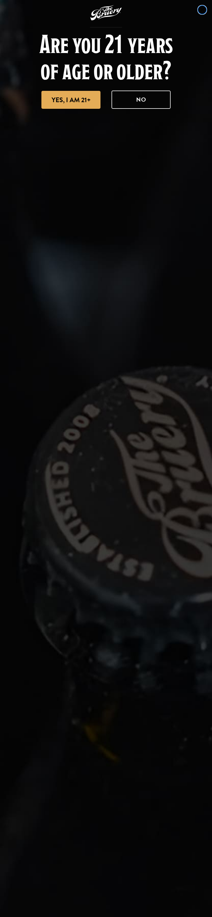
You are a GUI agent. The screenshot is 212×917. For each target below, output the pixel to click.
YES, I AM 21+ (71, 100)
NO (141, 99)
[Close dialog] (202, 10)
